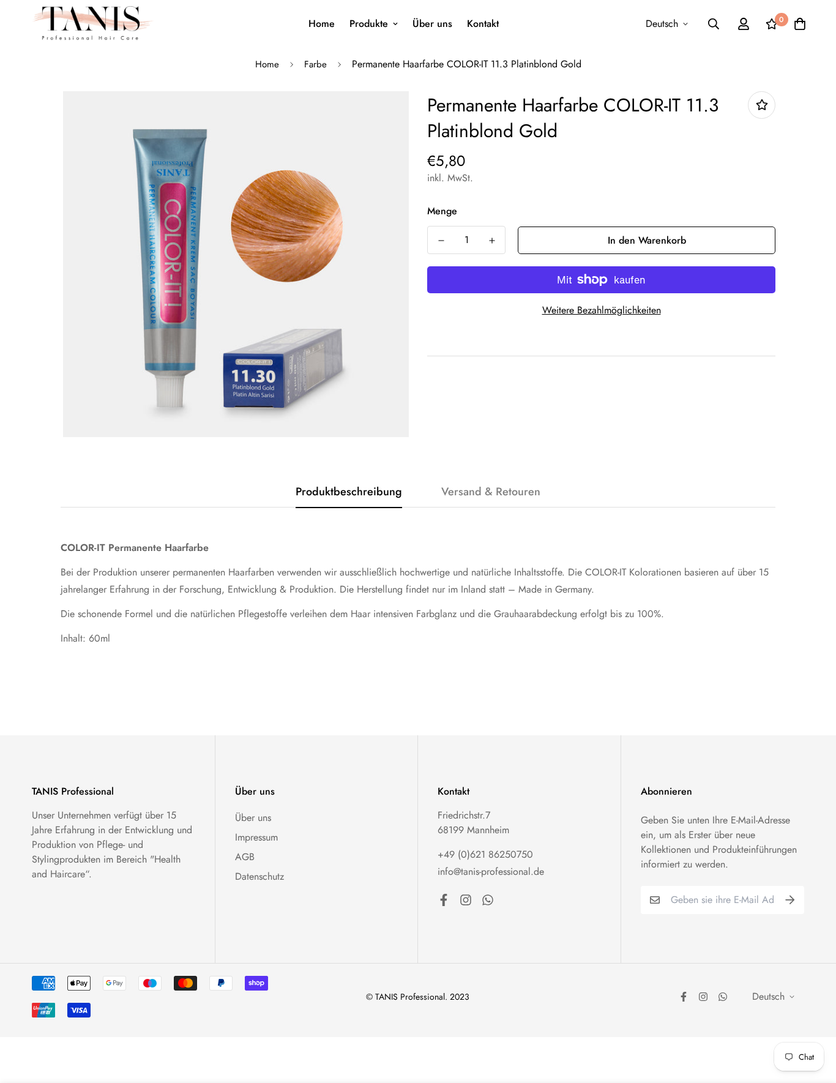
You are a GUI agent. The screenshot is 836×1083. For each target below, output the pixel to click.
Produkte (368, 24)
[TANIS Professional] (93, 23)
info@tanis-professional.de (491, 871)
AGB (245, 857)
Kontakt (483, 24)
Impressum (256, 837)
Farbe (315, 64)
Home (321, 24)
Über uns (432, 24)
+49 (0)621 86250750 (485, 854)
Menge (442, 211)
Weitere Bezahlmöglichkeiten (601, 310)
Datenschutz (259, 876)
